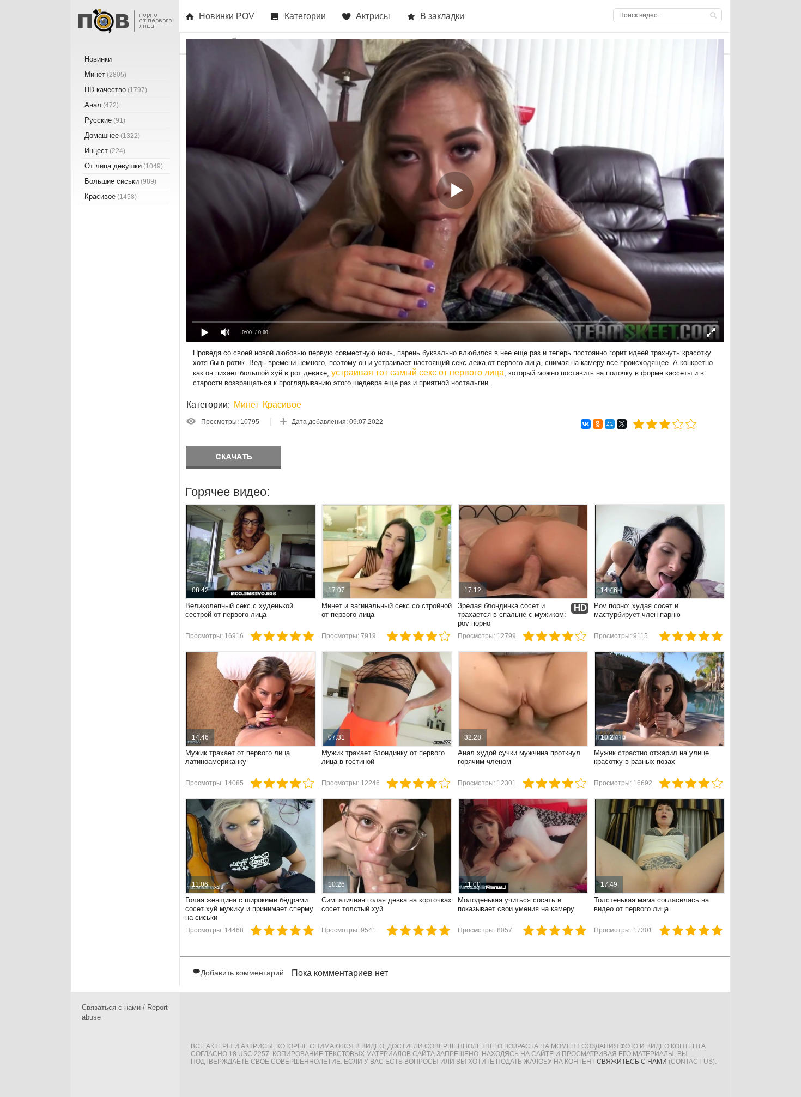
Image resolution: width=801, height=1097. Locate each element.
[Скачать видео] (233, 457)
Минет (246, 404)
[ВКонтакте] (586, 424)
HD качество (115, 90)
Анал (101, 105)
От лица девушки (123, 166)
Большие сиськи (120, 181)
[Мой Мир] (610, 424)
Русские (104, 120)
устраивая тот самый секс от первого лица (417, 372)
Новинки (98, 59)
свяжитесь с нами (632, 1061)
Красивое (282, 404)
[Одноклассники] (598, 424)
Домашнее (112, 135)
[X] (622, 424)
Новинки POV (226, 16)
